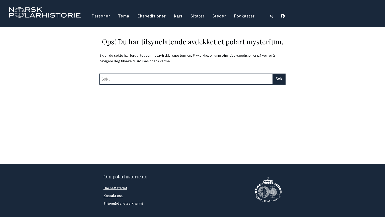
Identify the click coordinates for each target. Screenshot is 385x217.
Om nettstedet (115, 188)
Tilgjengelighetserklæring (123, 203)
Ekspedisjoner (151, 16)
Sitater (198, 16)
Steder (219, 16)
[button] (272, 16)
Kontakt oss (113, 195)
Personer (101, 16)
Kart (178, 16)
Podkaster (244, 16)
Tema (123, 16)
